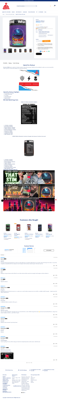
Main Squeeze (50, 35)
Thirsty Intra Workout (39, 234)
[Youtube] (24, 392)
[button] (38, 22)
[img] (3, 257)
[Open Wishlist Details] (2, 201)
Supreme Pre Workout (7, 234)
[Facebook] (21, 392)
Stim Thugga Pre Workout (17, 235)
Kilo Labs (37, 19)
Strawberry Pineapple (42, 35)
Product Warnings (16, 63)
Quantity (37, 39)
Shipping (10, 63)
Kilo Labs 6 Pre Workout (29, 234)
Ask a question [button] (48, 250)
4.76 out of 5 (11, 249)
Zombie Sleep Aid (49, 234)
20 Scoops (40, 29)
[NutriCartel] (6, 6)
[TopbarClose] (57, 0)
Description (5, 63)
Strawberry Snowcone (42, 36)
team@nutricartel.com (17, 386)
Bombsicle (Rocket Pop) (43, 33)
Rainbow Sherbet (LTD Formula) (44, 31)
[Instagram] (23, 392)
